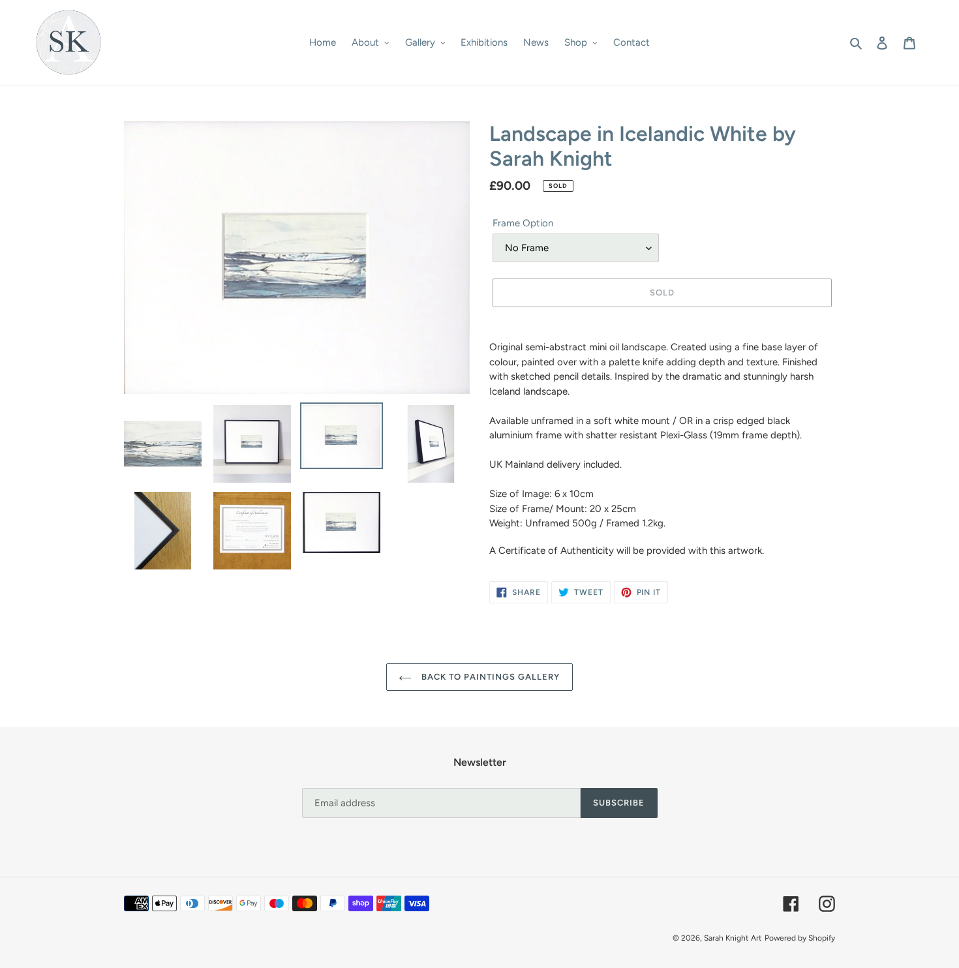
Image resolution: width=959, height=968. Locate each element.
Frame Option (523, 223)
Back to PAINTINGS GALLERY (489, 677)
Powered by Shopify (800, 938)
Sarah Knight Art (733, 938)
